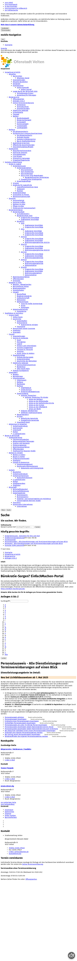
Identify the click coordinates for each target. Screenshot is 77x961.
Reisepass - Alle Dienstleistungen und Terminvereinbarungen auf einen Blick (34, 543)
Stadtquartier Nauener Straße (24, 451)
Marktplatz (21, 384)
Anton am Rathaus (36, 399)
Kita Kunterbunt (27, 170)
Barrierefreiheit (11, 817)
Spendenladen (18, 290)
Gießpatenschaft (23, 298)
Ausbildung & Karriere (21, 143)
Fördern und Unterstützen (26, 346)
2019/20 (24, 267)
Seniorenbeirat (18, 200)
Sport (19, 340)
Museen (16, 374)
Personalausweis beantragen (15, 719)
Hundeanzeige (10, 540)
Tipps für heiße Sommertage (31, 304)
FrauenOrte (21, 327)
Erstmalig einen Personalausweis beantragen (22, 721)
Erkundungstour (19, 378)
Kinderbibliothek (19, 193)
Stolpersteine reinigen (29, 325)
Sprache (4, 48)
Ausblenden (5, 28)
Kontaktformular (15, 854)
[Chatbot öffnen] (71, 955)
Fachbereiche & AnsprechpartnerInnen (27, 133)
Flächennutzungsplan (21, 439)
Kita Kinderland (27, 174)
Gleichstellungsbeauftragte (23, 147)
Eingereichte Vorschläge (30, 218)
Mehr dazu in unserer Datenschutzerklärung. (17, 25)
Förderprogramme (19, 445)
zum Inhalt (9, 3)
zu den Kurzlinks (11, 6)
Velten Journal (26, 89)
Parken (15, 432)
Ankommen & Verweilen (18, 424)
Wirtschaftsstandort (20, 489)
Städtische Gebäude (20, 110)
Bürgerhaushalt (18, 212)
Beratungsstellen (19, 288)
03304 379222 (17, 848)
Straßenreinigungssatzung (14, 538)
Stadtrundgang (22, 393)
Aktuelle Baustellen (20, 82)
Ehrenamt (16, 281)
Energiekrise (21, 311)
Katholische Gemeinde (29, 418)
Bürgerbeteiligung (15, 210)
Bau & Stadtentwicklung (26, 141)
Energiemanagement (24, 464)
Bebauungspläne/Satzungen (23, 441)
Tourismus (16, 503)
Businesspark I (22, 495)
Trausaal (16, 114)
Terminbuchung (22, 107)
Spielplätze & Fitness (21, 195)
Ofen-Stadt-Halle (23, 369)
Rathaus (12, 130)
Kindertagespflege (24, 181)
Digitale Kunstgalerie (21, 371)
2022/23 (24, 244)
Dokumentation (30, 265)
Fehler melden (10, 815)
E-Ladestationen (19, 434)
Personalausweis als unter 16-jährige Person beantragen (26, 725)
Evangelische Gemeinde (30, 420)
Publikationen (18, 86)
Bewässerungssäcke (24, 296)
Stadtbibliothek (19, 355)
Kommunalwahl (22, 124)
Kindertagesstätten (24, 168)
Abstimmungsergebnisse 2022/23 (37, 250)
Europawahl (21, 122)
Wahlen (15, 116)
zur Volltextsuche (11, 10)
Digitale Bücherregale (25, 357)
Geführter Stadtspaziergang (31, 413)
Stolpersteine (22, 323)
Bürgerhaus (21, 367)
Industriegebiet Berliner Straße (29, 501)
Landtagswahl (22, 128)
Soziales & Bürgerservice (26, 139)
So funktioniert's (23, 214)
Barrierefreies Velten (21, 286)
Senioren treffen (19, 202)
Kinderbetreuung (19, 166)
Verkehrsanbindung (20, 426)
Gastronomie (18, 428)
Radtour (20, 386)
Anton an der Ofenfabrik (38, 407)
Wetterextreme (22, 302)
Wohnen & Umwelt (16, 453)
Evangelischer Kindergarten (31, 179)
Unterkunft (17, 430)
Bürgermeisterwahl (24, 120)
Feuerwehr (17, 332)
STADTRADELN (26, 388)
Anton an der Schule (36, 405)
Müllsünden (21, 300)
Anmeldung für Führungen (26, 95)
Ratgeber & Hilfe (15, 283)
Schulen (16, 183)
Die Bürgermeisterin (20, 131)
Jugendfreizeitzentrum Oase (27, 187)
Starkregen (25, 307)
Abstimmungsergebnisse (34, 258)
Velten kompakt (23, 87)
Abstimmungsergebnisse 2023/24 (37, 242)
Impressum (9, 810)
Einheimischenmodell (21, 459)
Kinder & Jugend (15, 164)
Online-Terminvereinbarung (23, 103)
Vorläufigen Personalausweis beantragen (20, 723)
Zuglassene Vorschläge (33, 231)
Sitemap (8, 814)
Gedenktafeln (22, 321)
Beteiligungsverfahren (21, 277)
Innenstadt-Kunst (23, 422)
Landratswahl (22, 126)
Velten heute (18, 317)
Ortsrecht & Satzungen (21, 158)
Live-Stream (17, 156)
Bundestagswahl (23, 118)
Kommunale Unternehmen (23, 504)
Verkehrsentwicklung (20, 476)
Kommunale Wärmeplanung (27, 466)
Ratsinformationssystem (22, 151)
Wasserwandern (23, 415)
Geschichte (17, 319)
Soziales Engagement (25, 348)
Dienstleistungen (23, 109)
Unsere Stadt (14, 315)
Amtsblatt (16, 84)
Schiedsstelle (18, 112)
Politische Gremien (20, 153)
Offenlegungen (18, 279)
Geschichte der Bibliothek (27, 361)
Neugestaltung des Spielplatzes (37, 177)
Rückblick (20, 221)
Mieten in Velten (19, 455)
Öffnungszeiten (18, 99)
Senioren (12, 198)
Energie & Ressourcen (21, 462)
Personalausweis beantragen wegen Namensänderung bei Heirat (29, 727)
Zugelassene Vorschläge (30, 219)
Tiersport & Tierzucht (25, 349)
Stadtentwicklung (15, 437)
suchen (4, 658)
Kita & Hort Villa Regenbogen (32, 175)
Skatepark (21, 189)
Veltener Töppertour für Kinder (36, 397)
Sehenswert (13, 372)
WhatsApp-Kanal (23, 78)
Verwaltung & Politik (12, 72)
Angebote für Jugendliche (22, 185)
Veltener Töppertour (28, 395)
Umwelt (16, 292)
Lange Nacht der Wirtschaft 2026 (25, 91)
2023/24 (24, 237)
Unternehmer (22, 506)
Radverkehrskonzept (24, 478)
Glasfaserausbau (19, 483)
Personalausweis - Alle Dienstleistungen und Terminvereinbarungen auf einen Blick (36, 542)
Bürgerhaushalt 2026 (24, 216)
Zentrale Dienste (23, 137)
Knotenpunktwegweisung (30, 392)
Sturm (23, 306)
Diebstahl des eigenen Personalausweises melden (24, 733)
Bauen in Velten (19, 457)
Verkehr (12, 470)
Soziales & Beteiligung (13, 162)
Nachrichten (17, 76)
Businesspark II (22, 497)
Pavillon (20, 191)
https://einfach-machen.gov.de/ (13, 589)
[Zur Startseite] (22, 67)
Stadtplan (16, 330)
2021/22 (24, 252)
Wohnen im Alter (19, 204)
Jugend (19, 344)
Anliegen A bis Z (19, 101)
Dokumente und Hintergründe (32, 468)
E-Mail (10, 760)
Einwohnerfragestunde (21, 160)
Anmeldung (21, 105)
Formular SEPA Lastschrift (14, 545)
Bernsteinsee (18, 376)
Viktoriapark (21, 380)
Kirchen (20, 416)
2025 (22, 223)
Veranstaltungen (19, 80)
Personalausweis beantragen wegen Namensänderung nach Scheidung (31, 729)
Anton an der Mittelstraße (38, 401)
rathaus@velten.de (18, 852)
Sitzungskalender (19, 154)
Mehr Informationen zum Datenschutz (15, 54)
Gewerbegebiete (19, 493)
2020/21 (24, 260)
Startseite (8, 45)
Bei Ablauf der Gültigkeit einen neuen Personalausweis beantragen (30, 731)
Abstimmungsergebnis (33, 273)
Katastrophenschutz (20, 309)
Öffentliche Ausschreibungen (24, 145)
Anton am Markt (35, 409)
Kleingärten (21, 342)
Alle (6, 654)
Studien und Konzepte (21, 443)
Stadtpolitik (13, 149)
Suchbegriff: (5, 601)
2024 (22, 229)
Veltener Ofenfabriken (29, 411)
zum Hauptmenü (11, 4)
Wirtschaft (13, 487)
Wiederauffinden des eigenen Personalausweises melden (26, 736)
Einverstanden (6, 30)
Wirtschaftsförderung (21, 491)
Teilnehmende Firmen (25, 93)
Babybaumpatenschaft (21, 196)
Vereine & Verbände (20, 338)
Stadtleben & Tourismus (14, 313)
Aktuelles (12, 74)
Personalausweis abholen (14, 717)
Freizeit (12, 334)
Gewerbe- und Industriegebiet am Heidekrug (34, 499)
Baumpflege (21, 294)
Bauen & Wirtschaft (12, 436)
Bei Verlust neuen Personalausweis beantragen (22, 734)
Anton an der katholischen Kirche (41, 403)
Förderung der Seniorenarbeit (24, 208)
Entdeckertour (26, 390)
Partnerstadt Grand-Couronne (24, 328)
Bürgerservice (14, 97)
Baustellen (17, 472)
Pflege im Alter (18, 206)
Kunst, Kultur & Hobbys (25, 353)
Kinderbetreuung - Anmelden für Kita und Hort (22, 536)
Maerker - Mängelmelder (22, 284)
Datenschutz (9, 812)
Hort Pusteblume (27, 172)
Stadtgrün (16, 460)
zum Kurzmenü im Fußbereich (16, 8)
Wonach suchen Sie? (8, 527)
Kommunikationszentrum (26, 365)
